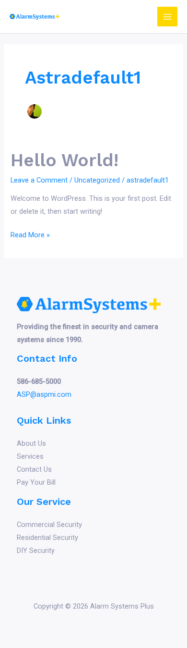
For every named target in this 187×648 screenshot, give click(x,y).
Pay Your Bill (36, 482)
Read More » (30, 236)
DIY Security (36, 550)
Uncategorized (97, 180)
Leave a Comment (39, 180)
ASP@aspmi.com (44, 394)
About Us (31, 443)
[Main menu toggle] (167, 17)
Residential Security (47, 537)
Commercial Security (49, 524)
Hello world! (64, 160)
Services (30, 456)
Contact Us (34, 469)
